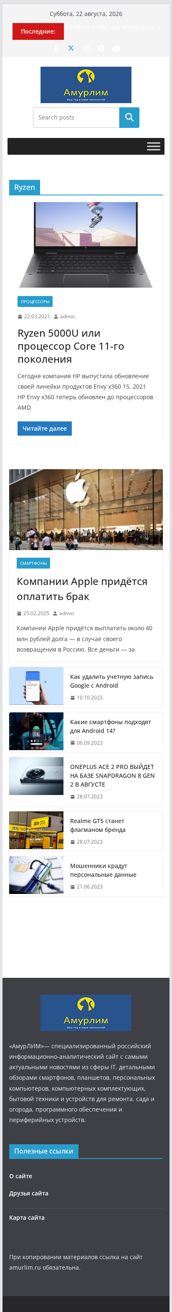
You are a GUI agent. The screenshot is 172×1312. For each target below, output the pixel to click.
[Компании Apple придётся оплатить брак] (86, 509)
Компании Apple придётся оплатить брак (82, 588)
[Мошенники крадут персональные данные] (36, 876)
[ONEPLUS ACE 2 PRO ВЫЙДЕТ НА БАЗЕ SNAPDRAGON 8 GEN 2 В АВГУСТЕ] (36, 781)
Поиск (129, 117)
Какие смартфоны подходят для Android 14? (110, 726)
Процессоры (35, 301)
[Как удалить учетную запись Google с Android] (36, 687)
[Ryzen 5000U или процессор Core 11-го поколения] (86, 245)
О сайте (20, 1176)
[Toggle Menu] (153, 146)
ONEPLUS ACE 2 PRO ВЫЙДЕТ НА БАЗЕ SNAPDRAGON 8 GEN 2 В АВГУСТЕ (112, 775)
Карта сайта (27, 1217)
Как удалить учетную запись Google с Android (111, 681)
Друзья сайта (28, 1193)
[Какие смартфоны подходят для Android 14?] (36, 732)
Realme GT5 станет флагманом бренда (98, 825)
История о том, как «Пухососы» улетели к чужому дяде (110, 31)
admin (67, 316)
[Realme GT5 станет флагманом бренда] (36, 831)
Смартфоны (33, 563)
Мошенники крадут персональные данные (103, 870)
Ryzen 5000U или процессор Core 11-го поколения (71, 346)
